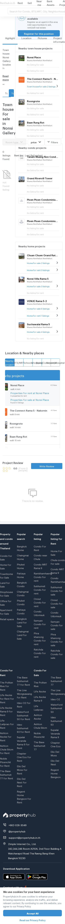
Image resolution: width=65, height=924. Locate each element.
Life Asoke (40, 691)
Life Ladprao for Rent (7, 723)
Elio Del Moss (55, 753)
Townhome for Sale (6, 575)
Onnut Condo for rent (40, 602)
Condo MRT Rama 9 (40, 566)
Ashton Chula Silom (40, 725)
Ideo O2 (55, 699)
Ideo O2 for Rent (23, 704)
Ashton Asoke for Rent (5, 736)
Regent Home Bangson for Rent (24, 796)
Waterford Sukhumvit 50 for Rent (23, 715)
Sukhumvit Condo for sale (57, 590)
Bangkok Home (22, 548)
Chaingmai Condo (23, 593)
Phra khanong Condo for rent (40, 638)
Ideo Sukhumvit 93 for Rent (23, 727)
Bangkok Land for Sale (22, 622)
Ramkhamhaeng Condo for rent (41, 576)
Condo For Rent (40, 548)
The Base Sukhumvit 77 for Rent (6, 774)
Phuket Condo (21, 602)
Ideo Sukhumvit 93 (56, 720)
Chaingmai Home (23, 556)
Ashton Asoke (38, 716)
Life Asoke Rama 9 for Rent (6, 711)
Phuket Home (21, 566)
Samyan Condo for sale (57, 624)
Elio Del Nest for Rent (22, 782)
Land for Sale (5, 584)
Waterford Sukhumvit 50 (56, 707)
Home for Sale (5, 566)
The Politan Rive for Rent (6, 685)
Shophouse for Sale (6, 593)
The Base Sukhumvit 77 (39, 745)
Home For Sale (56, 552)
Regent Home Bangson (56, 773)
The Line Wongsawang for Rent (24, 693)
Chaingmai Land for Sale (23, 634)
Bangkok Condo (22, 584)
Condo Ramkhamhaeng (58, 579)
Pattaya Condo (21, 611)
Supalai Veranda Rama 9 (55, 733)
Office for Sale (5, 602)
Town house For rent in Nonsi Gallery (6, 93)
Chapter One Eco (56, 744)
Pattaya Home (21, 575)
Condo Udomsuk (39, 613)
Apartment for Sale (6, 611)
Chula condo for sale (58, 561)
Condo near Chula (40, 556)
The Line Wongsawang (58, 691)
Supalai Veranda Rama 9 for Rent (23, 742)
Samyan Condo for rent (40, 623)
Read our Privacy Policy (33, 920)
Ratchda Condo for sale (57, 653)
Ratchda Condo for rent (40, 652)
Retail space (7, 619)
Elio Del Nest (55, 762)
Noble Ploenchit (39, 734)
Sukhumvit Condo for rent (40, 589)
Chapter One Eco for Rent (24, 756)
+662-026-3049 (18, 825)
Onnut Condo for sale (57, 603)
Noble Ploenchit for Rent (5, 761)
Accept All (32, 913)
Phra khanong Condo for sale (57, 639)
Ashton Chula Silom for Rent (6, 749)
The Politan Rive (40, 684)
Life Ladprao (38, 707)
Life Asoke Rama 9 (40, 698)
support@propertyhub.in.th (24, 837)
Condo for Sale (6, 557)
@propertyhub (17, 831)
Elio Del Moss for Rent (22, 769)
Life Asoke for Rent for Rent (7, 698)
